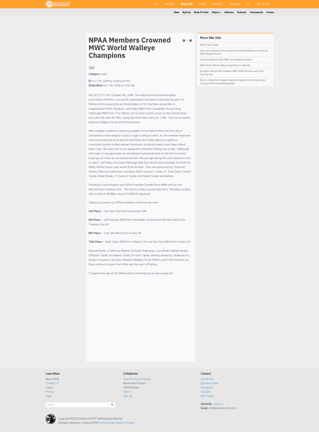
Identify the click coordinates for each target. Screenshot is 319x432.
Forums (270, 12)
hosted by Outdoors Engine (119, 422)
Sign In (127, 391)
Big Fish (187, 12)
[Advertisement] (59, 83)
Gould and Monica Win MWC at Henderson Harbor (226, 59)
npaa (104, 74)
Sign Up (127, 396)
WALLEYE (187, 4)
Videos (215, 12)
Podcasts (241, 12)
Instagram (207, 387)
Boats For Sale (201, 12)
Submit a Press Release (137, 379)
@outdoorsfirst (209, 383)
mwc (91, 67)
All (156, 4)
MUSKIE (169, 4)
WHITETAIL (263, 4)
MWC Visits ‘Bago (209, 45)
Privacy (50, 391)
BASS (202, 4)
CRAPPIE (218, 4)
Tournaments (256, 12)
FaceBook (207, 379)
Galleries (229, 12)
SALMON (234, 4)
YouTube (206, 391)
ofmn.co (218, 404)
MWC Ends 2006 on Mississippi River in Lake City (225, 65)
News (176, 12)
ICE (248, 4)
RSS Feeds (207, 396)
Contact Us (52, 383)
